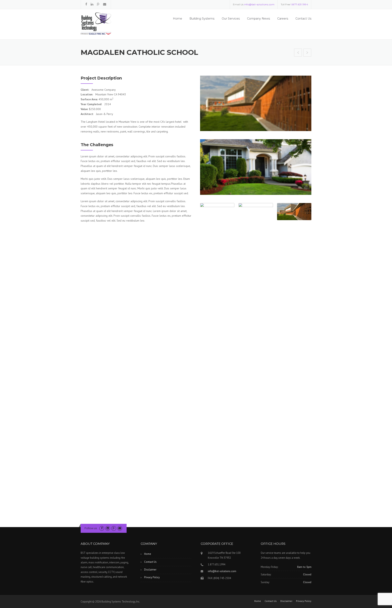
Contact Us (303, 18)
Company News (258, 18)
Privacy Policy (152, 577)
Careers (282, 18)
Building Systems (201, 18)
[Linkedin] (92, 4)
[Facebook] (86, 4)
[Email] (104, 4)
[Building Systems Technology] (96, 23)
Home (177, 18)
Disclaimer (150, 569)
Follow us (91, 528)
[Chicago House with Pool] (307, 53)
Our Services (231, 18)
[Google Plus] (98, 4)
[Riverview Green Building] (298, 53)
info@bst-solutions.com (222, 571)
